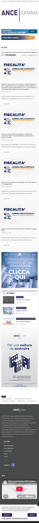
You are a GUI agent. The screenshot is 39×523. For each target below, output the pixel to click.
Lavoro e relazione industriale (26, 319)
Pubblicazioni (21, 401)
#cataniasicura (13, 1)
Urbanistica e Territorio (8, 401)
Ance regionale (8, 448)
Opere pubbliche (21, 308)
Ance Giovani (4, 1)
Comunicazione (32, 401)
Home (24, 55)
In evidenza (20, 297)
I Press (6, 457)
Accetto (7, 515)
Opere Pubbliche (6, 399)
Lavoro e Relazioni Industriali (22, 399)
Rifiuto (32, 515)
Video (5, 454)
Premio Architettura (22, 1)
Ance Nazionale (9, 446)
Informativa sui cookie (19, 518)
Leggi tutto (6, 104)
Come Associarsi (32, 1)
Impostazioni (6, 518)
